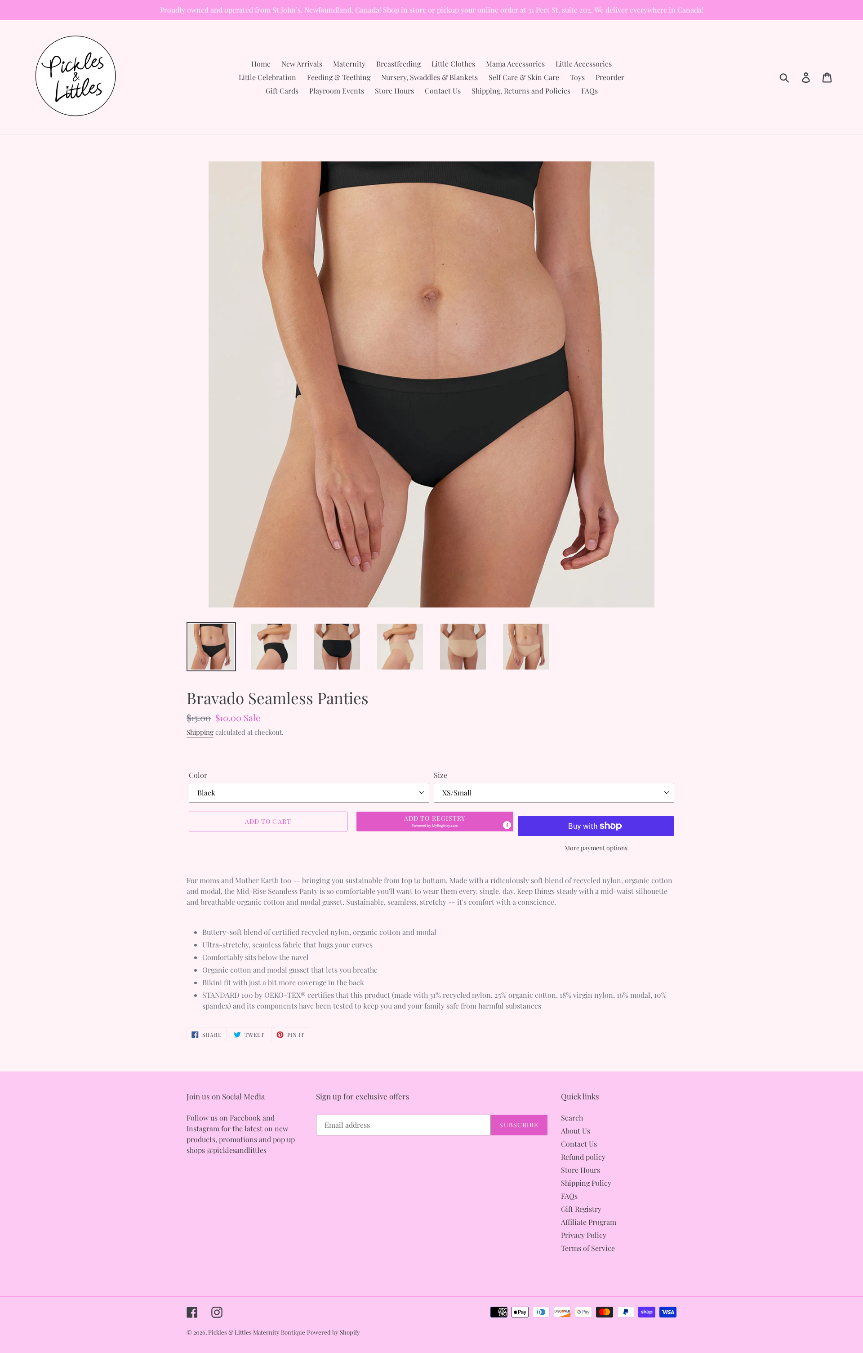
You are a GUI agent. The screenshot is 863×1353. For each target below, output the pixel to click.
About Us (575, 1130)
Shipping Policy (586, 1183)
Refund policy (583, 1156)
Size (440, 775)
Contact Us (579, 1143)
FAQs (569, 1196)
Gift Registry (581, 1209)
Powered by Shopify (333, 1332)
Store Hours (580, 1169)
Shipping (200, 732)
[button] (434, 821)
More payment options (596, 848)
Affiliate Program (588, 1222)
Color (198, 775)
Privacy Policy (583, 1235)
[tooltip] (507, 825)
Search (572, 1117)
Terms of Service (588, 1248)
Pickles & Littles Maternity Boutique (256, 1332)
